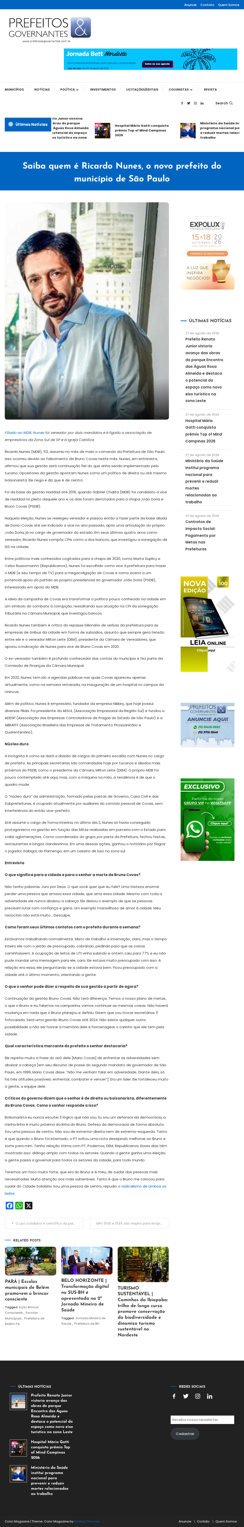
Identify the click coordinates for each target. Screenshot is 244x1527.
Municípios (14, 89)
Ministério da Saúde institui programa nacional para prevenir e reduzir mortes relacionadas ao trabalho (204, 481)
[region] (182, 1486)
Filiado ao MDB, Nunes (25, 432)
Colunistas (179, 89)
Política (67, 89)
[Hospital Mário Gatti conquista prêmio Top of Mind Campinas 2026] (18, 1448)
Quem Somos (228, 5)
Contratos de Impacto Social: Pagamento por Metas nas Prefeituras (200, 535)
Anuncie (190, 5)
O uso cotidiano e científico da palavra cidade (49, 1223)
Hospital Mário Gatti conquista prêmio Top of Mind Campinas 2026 (131, 130)
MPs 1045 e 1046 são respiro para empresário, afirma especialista (132, 1223)
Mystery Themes (86, 1521)
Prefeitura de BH (86, 1323)
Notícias (42, 89)
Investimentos (103, 89)
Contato (207, 5)
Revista (210, 89)
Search (221, 103)
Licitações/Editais (142, 89)
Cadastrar (185, 1433)
